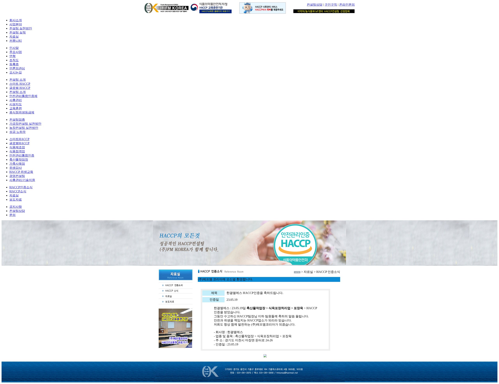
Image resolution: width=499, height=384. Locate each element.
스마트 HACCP (19, 83)
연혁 (12, 56)
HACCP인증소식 (21, 187)
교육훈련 (15, 108)
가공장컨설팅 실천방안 (25, 123)
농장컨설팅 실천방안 (23, 127)
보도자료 (15, 199)
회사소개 (15, 20)
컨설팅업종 (17, 119)
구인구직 (331, 4)
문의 (12, 215)
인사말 (14, 48)
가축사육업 (17, 163)
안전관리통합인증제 (23, 96)
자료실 (14, 36)
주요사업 (15, 52)
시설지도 (15, 104)
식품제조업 (17, 147)
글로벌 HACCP (19, 87)
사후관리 (15, 100)
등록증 (14, 64)
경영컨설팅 (17, 176)
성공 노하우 (17, 132)
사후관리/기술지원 (22, 180)
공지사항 (15, 206)
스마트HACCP (19, 139)
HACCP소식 (17, 191)
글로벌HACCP (19, 143)
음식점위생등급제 (21, 112)
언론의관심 (17, 68)
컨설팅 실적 (17, 32)
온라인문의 (347, 4)
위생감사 (15, 167)
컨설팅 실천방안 (20, 28)
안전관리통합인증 (21, 155)
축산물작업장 (18, 159)
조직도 (14, 60)
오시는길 (15, 72)
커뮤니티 (15, 40)
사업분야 (15, 24)
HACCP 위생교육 (21, 171)
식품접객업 (17, 151)
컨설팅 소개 (17, 79)
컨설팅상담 (314, 4)
